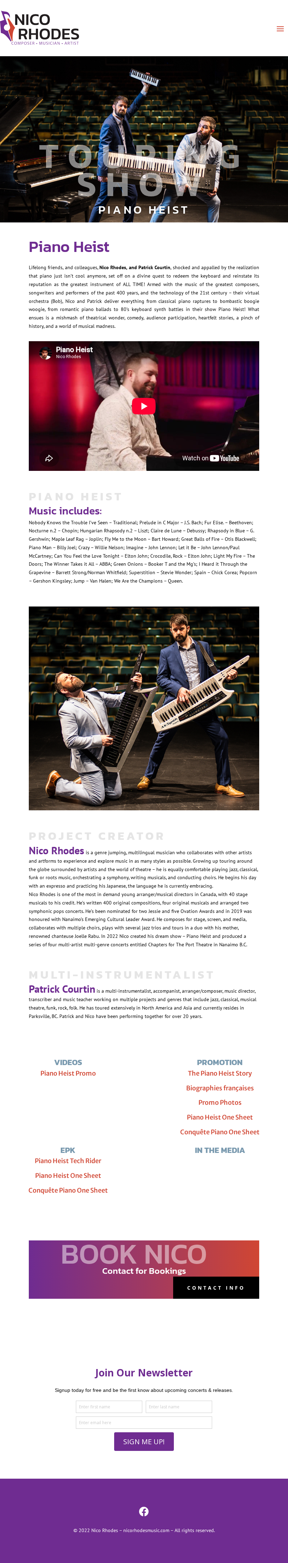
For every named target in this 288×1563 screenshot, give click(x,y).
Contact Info (216, 1287)
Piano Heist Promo (68, 1073)
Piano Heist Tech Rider (68, 1161)
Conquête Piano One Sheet (220, 1132)
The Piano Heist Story (220, 1073)
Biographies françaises (220, 1088)
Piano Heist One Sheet (220, 1117)
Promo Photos (220, 1102)
